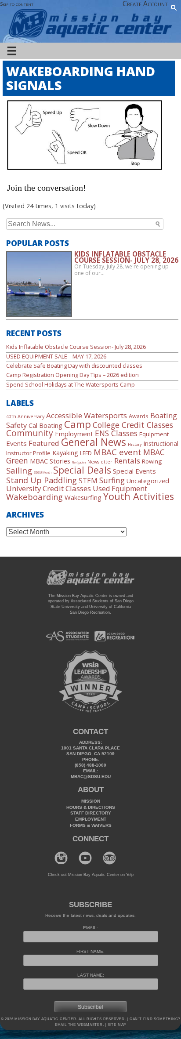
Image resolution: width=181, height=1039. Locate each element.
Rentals (127, 461)
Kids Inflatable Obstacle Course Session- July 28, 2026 (76, 347)
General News (93, 442)
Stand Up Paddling (41, 480)
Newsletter (99, 462)
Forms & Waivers (91, 825)
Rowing (152, 461)
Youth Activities (138, 496)
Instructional (160, 443)
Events (16, 443)
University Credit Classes (48, 488)
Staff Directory (90, 813)
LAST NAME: (90, 975)
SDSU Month (42, 472)
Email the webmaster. (79, 1025)
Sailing (19, 470)
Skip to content (16, 3)
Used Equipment (120, 488)
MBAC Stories (50, 460)
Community (29, 433)
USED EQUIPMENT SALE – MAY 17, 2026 (56, 356)
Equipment (154, 434)
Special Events (134, 471)
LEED (86, 453)
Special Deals (82, 469)
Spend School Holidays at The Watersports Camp (70, 384)
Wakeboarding (34, 496)
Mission (90, 801)
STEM (88, 480)
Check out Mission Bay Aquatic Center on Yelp (91, 874)
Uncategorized (148, 481)
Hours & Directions (90, 807)
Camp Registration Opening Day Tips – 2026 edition (72, 375)
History (134, 444)
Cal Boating (45, 425)
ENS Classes (116, 433)
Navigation (79, 462)
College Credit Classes (133, 425)
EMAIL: (90, 927)
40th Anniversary (25, 416)
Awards (138, 416)
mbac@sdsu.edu (91, 776)
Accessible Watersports (86, 415)
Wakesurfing (83, 497)
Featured (44, 443)
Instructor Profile (28, 453)
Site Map (116, 1025)
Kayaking (65, 452)
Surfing (112, 480)
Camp (77, 424)
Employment (74, 433)
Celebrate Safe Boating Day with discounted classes (74, 365)
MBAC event (117, 452)
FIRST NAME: (90, 951)
